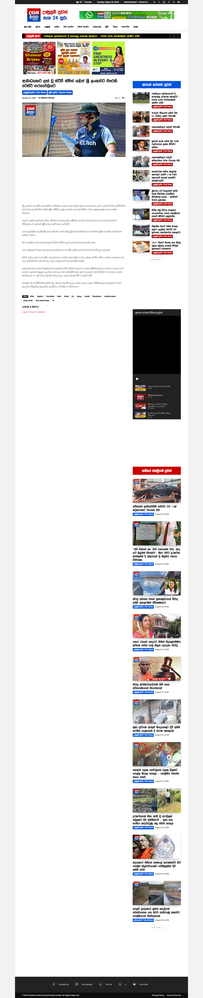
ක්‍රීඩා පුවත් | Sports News (60, 92)
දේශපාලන (97, 26)
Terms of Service (174, 995)
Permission (97, 296)
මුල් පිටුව (27, 26)
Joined (87, 296)
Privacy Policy (158, 995)
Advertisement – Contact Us (136, 2)
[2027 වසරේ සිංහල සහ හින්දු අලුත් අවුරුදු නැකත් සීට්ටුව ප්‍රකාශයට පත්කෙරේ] (141, 246)
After (32, 296)
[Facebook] (159, 2)
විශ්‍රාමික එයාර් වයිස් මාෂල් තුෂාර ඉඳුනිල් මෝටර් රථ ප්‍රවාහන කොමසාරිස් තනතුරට (166, 229)
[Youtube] (178, 2)
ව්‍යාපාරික (125, 26)
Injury (79, 296)
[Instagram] (164, 2)
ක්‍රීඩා (107, 26)
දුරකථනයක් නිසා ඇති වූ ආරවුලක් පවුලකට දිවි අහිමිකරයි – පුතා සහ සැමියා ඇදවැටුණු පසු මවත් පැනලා (153, 820)
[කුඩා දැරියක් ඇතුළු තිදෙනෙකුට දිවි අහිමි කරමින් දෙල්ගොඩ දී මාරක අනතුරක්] (157, 711)
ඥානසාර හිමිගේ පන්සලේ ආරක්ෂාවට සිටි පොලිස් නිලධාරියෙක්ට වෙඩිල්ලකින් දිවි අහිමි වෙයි (157, 866)
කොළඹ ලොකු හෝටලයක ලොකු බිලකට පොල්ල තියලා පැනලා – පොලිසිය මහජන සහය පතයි (156, 773)
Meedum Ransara (47, 98)
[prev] (171, 36)
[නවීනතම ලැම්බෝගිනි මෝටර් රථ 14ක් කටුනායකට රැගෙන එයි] (157, 491)
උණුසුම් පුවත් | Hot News (34, 92)
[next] (176, 36)
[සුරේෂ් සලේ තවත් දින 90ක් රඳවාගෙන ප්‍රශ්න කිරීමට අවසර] (141, 145)
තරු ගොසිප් (68, 26)
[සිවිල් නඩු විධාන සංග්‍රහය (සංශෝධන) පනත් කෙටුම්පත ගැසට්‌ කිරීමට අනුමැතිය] (141, 214)
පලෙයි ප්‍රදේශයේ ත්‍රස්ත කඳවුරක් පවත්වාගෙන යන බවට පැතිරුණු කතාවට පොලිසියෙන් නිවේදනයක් (156, 912)
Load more (155, 259)
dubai (66, 296)
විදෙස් (115, 26)
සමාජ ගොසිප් (83, 26)
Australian (50, 296)
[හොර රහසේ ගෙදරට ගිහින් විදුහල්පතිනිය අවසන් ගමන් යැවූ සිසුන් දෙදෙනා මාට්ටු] (157, 626)
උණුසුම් (47, 26)
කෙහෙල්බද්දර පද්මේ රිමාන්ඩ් (166, 127)
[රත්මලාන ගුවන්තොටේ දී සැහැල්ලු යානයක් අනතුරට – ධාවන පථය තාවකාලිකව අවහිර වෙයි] (141, 97)
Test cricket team (42, 300)
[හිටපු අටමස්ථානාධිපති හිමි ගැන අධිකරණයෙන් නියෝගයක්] (157, 669)
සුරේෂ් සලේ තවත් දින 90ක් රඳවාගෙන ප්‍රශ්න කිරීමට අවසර (165, 144)
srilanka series (110, 296)
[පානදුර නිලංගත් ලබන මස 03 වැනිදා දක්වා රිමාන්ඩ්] (141, 117)
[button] (154, 2)
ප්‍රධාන (38, 26)
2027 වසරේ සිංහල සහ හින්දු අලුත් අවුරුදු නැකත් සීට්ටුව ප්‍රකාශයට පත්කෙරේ (166, 245)
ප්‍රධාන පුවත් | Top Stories (143, 920)
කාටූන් (135, 26)
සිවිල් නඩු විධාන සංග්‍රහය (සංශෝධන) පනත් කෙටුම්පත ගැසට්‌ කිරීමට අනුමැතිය (166, 213)
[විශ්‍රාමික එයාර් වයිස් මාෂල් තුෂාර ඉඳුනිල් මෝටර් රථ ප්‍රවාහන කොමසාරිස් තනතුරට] (141, 230)
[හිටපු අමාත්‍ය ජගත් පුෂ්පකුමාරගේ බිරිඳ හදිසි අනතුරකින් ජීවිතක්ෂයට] (157, 583)
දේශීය (56, 26)
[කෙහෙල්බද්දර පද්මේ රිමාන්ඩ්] (141, 131)
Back (59, 296)
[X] (173, 2)
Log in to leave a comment (33, 312)
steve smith (28, 300)
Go (73, 296)
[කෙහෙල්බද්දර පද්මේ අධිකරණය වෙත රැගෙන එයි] (141, 161)
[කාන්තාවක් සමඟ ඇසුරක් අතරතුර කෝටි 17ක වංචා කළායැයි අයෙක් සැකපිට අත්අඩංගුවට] (141, 175)
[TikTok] (169, 2)
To (53, 300)
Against (40, 296)
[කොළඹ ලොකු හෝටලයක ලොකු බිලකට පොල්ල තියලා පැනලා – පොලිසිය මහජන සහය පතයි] (157, 754)
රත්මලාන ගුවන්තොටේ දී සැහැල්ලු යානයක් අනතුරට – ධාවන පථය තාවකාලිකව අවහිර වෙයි (91, 36)
